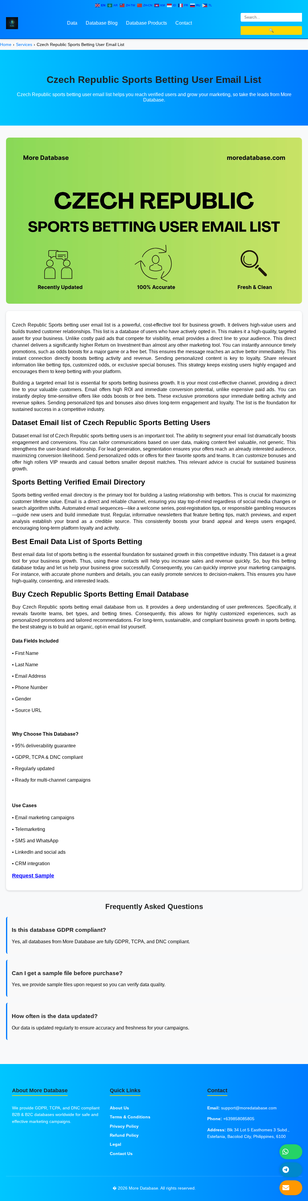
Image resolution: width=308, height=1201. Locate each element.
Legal (115, 1144)
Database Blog (102, 23)
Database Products (146, 23)
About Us (119, 1107)
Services (24, 44)
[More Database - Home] (12, 22)
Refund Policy (124, 1135)
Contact (183, 23)
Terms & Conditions (130, 1116)
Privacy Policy (124, 1126)
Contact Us (121, 1153)
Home (5, 44)
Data (72, 23)
